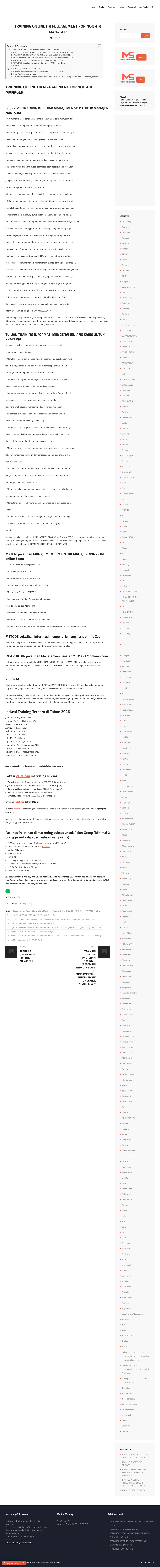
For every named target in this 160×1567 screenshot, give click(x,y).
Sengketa (126, 1248)
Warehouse (126, 1420)
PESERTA (16, 66)
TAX (123, 1324)
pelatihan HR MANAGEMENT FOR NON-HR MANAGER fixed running (78, 911)
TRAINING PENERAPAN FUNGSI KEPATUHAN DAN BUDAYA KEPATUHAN (135, 1472)
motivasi (125, 883)
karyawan (126, 666)
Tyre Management (129, 1404)
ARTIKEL (125, 254)
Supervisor (126, 1308)
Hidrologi (126, 564)
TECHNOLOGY (128, 1335)
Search (123, 29)
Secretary (126, 1243)
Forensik (125, 520)
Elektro (125, 461)
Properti (125, 1128)
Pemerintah (127, 954)
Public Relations (128, 1150)
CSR (123, 373)
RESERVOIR (127, 1199)
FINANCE (125, 510)
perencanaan (127, 1014)
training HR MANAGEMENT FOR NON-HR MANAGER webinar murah (32, 927)
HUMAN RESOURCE (130, 591)
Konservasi (126, 742)
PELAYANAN (127, 943)
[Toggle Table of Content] (98, 46)
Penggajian (126, 981)
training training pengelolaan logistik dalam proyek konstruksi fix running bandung (135, 1356)
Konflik (125, 737)
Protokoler (126, 1139)
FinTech (125, 515)
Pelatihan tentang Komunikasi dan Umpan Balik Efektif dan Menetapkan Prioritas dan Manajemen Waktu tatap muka (51, 919)
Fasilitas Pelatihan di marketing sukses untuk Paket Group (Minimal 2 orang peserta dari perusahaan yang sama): (57, 77)
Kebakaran (126, 677)
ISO (123, 644)
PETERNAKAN (128, 1074)
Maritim (125, 835)
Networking (127, 900)
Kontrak (125, 758)
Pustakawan (127, 1172)
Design (125, 412)
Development (127, 417)
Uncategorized (25, 903)
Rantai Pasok (127, 1188)
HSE (123, 580)
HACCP (125, 553)
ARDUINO (126, 243)
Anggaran (126, 237)
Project (125, 1123)
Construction (127, 346)
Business (125, 314)
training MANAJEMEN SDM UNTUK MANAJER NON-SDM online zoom (33, 935)
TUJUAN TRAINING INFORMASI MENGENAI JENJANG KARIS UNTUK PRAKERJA (42, 55)
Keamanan (126, 671)
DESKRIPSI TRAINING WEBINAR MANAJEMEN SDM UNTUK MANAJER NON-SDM (43, 52)
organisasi (126, 916)
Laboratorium (127, 786)
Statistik (125, 1292)
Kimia (124, 720)
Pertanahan (127, 1052)
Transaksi (126, 1387)
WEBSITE (126, 1426)
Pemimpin (126, 960)
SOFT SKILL (126, 1275)
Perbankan (126, 1003)
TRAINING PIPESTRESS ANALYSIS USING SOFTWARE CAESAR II (136, 1456)
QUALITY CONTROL (130, 1183)
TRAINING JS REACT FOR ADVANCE (124, 1529)
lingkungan (126, 802)
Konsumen (126, 753)
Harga (124, 558)
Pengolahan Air (128, 987)
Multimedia (126, 889)
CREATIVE (126, 368)
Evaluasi (125, 488)
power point (127, 1090)
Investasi (125, 639)
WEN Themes (57, 1562)
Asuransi (125, 265)
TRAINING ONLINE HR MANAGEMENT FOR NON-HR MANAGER (33, 49)
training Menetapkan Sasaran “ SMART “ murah (24, 940)
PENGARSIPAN (128, 976)
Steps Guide (127, 1297)
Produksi (125, 1107)
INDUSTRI (126, 606)
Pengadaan (126, 971)
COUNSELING (127, 363)
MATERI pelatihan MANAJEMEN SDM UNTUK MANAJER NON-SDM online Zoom (43, 57)
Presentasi (126, 1096)
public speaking (128, 1156)
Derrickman (127, 406)
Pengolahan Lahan (129, 992)
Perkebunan (127, 1030)
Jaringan (125, 655)
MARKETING (127, 840)
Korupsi (125, 764)
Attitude (125, 270)
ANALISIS (126, 232)
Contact (121, 7)
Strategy (125, 1303)
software (125, 1281)
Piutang (125, 1085)
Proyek (125, 1145)
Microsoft (126, 862)
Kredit (124, 775)
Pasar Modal (127, 932)
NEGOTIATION (127, 894)
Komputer (126, 726)
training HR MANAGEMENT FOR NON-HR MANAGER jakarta (29, 923)
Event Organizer (128, 493)
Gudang (125, 548)
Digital (124, 422)
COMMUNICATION (129, 335)
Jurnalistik (126, 660)
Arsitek (125, 248)
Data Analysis (127, 384)
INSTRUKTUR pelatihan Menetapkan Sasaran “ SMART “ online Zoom (39, 63)
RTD (123, 1221)
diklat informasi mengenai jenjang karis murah (30, 911)
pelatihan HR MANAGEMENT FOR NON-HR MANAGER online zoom (32, 915)
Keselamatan (127, 709)
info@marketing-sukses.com (18, 1542)
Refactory (126, 1194)
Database (126, 390)
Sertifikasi (126, 1254)
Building (125, 308)
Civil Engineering (129, 324)
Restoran (126, 1205)
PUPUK (125, 1161)
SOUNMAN (126, 1286)
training (55, 819)
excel (124, 499)
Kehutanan (126, 688)
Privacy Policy (37, 1562)
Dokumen (126, 433)
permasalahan (128, 1036)
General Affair (127, 537)
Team (124, 1330)
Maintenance (127, 818)
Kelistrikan (126, 693)
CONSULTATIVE (128, 352)
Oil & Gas (125, 905)
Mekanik (125, 856)
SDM (124, 1237)
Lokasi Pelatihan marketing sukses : (26, 74)
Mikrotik (125, 873)
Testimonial (126, 1341)
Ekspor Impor (127, 455)
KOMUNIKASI (127, 731)
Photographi (127, 1079)
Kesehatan (126, 704)
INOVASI (125, 622)
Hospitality (126, 575)
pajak (124, 922)
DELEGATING (127, 401)
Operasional (127, 911)
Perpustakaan (127, 1041)
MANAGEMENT (128, 824)
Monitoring (126, 878)
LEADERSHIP (127, 791)
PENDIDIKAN (127, 965)
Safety (124, 1226)
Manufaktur (127, 829)
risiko (124, 1215)
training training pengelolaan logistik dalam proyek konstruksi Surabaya (135, 1369)
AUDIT (124, 275)
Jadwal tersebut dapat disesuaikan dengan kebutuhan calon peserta (39, 71)
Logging (125, 807)
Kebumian (126, 682)
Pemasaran (126, 949)
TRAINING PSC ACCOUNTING (134, 1490)
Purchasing (126, 1166)
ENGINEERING (128, 477)
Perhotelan (126, 1020)
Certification (144, 7)
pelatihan (18, 808)
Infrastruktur (127, 617)
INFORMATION (128, 611)
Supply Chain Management (133, 1313)
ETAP (124, 482)
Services (125, 1259)
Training (125, 1346)
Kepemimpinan (128, 698)
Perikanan (126, 1025)
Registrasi (132, 7)
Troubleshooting (128, 1398)
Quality (125, 1177)
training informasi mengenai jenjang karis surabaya (82, 927)
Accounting (126, 221)
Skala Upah (126, 1264)
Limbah (125, 796)
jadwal (101, 880)
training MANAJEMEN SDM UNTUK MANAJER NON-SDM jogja (30, 931)
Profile (101, 7)
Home (93, 7)
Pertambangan (128, 1047)
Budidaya (126, 303)
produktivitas (127, 1112)
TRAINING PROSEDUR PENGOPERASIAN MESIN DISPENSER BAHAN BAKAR (133, 1482)
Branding (126, 292)
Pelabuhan (126, 938)
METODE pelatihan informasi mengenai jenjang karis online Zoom (38, 60)
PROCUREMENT (128, 1101)
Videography (127, 1415)
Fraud (124, 526)
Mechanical (126, 851)
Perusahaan (127, 1063)
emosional (126, 471)
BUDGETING (127, 297)
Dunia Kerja (126, 444)
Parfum (125, 927)
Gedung (125, 531)
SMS (124, 1270)
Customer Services (129, 379)
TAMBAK (125, 1319)
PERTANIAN (127, 1058)
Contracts (126, 357)
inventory (126, 633)
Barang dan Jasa (128, 286)
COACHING (126, 330)
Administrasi (127, 227)
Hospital (125, 569)
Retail (124, 1210)
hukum (125, 586)
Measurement (128, 845)
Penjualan (126, 998)
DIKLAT (125, 428)
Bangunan (126, 281)
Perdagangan (127, 1009)
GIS (123, 542)
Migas (124, 867)
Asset (124, 259)
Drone (124, 439)
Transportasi (127, 1393)
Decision (125, 395)
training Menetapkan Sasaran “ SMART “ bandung (82, 935)
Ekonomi (125, 450)
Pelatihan (111, 7)
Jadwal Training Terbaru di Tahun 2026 (24, 68)
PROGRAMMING (129, 1118)
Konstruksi (126, 747)
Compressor (127, 341)
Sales (124, 1232)
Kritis (124, 780)
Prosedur (126, 1134)
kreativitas (126, 769)
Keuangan (126, 715)
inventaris (126, 628)
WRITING (125, 1431)
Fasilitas (125, 504)
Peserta (125, 1069)
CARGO (125, 319)
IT (122, 649)
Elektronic (126, 466)
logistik (125, 813)
